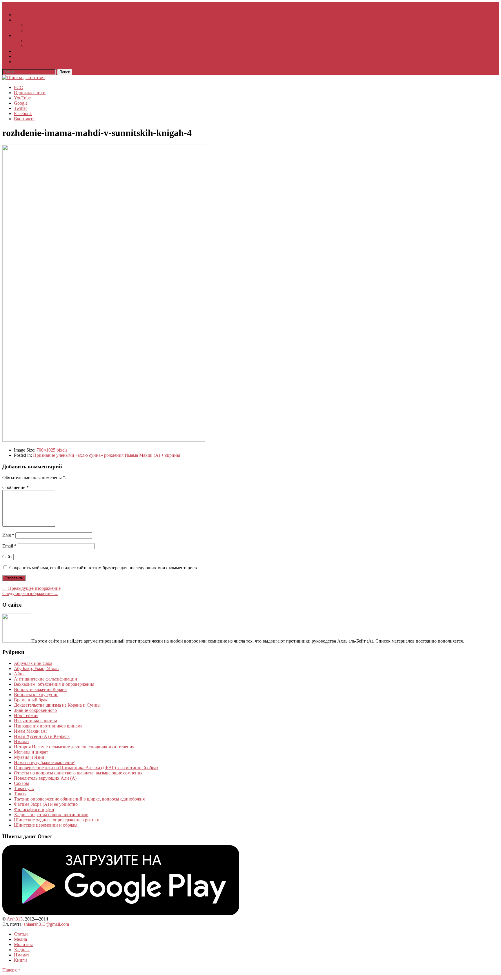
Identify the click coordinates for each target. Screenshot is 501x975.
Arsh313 (15, 918)
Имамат (21, 56)
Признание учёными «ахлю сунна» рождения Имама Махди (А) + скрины (106, 455)
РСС (18, 87)
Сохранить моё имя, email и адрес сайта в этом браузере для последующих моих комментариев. (103, 567)
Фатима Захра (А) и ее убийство (46, 804)
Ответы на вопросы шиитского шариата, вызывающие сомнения (78, 772)
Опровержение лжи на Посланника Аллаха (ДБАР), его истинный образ (86, 767)
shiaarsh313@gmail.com (46, 924)
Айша (20, 673)
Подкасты (35, 30)
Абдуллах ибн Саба (33, 663)
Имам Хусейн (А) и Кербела (42, 736)
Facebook (23, 113)
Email (9, 545)
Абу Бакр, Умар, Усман (36, 668)
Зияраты (34, 40)
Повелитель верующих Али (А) (45, 778)
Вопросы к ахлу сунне (36, 694)
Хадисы (22, 51)
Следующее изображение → (30, 593)
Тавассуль (24, 788)
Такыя (20, 793)
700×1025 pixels (52, 450)
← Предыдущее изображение (31, 588)
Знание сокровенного (35, 710)
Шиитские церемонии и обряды (45, 825)
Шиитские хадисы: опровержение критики (56, 819)
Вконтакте (24, 118)
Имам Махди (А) (30, 731)
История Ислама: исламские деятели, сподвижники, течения (74, 746)
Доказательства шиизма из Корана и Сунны (57, 705)
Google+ (22, 103)
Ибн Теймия (26, 715)
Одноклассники (30, 92)
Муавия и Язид (29, 757)
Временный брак (31, 699)
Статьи (21, 14)
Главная (10, 4)
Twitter (20, 108)
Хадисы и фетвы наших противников (51, 814)
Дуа (29, 45)
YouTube (22, 97)
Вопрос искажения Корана (40, 689)
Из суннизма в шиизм (35, 720)
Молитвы (23, 35)
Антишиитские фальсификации (45, 678)
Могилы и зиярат (31, 752)
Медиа (20, 19)
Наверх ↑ (11, 969)
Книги (20, 61)
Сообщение (15, 487)
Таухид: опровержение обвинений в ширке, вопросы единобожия (79, 798)
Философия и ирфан (34, 809)
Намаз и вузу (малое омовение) (44, 762)
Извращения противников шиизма (48, 725)
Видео (32, 25)
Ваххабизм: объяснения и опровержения (54, 684)
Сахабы (21, 783)
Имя (8, 535)
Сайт (7, 556)
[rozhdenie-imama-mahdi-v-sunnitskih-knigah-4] (103, 440)
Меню (25, 4)
